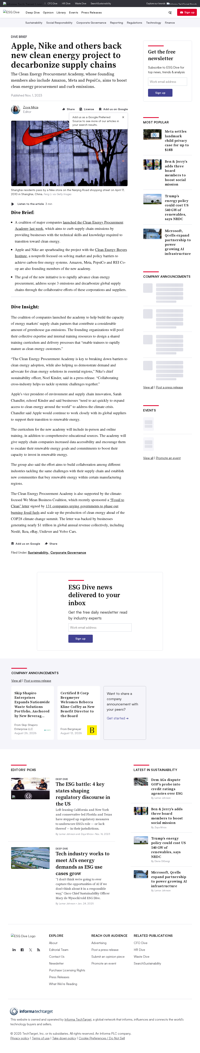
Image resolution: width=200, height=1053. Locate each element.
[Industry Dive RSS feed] (39, 950)
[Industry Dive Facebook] (22, 950)
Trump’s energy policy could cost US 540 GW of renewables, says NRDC (176, 207)
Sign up (189, 12)
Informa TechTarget (77, 1019)
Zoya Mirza (30, 107)
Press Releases (91, 12)
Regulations (134, 22)
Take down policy (64, 1038)
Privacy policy (19, 1038)
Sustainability (33, 22)
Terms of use (41, 1038)
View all (148, 387)
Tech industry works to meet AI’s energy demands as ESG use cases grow (82, 863)
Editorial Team (58, 950)
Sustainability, (39, 552)
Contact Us (56, 956)
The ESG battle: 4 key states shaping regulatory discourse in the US (83, 794)
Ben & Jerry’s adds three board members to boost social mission (176, 173)
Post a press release (169, 387)
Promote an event (168, 458)
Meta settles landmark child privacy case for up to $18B (177, 140)
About (53, 943)
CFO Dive (52, 3)
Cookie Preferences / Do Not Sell (102, 1038)
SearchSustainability (101, 3)
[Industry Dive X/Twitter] (30, 950)
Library (61, 12)
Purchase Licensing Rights (67, 970)
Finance (170, 22)
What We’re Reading (63, 984)
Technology (153, 22)
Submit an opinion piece (108, 956)
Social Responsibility (59, 22)
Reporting (116, 22)
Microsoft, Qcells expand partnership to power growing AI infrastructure (178, 242)
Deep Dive (33, 12)
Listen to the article (35, 204)
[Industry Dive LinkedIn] (14, 950)
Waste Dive (80, 3)
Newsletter (56, 963)
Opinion (48, 12)
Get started (118, 718)
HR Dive (66, 3)
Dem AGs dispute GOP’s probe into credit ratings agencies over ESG (167, 786)
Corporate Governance (91, 22)
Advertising (98, 943)
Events (73, 12)
